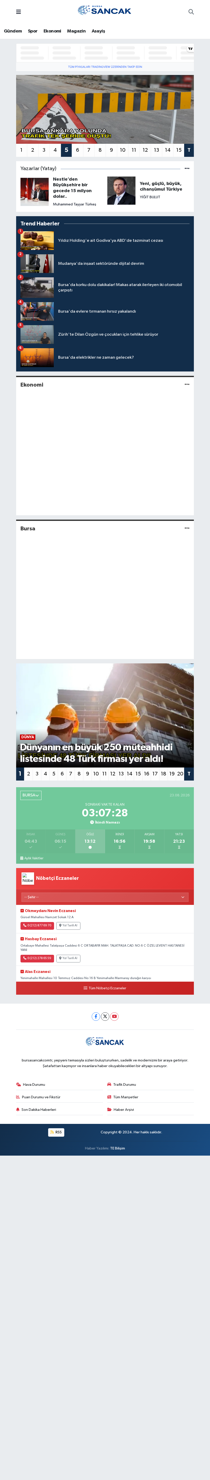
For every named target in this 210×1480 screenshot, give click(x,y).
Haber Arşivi (124, 1110)
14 (168, 150)
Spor (33, 31)
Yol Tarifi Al (69, 925)
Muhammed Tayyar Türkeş (74, 204)
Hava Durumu (34, 1085)
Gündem (13, 31)
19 (172, 773)
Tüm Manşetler (125, 1097)
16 (146, 773)
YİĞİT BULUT (150, 197)
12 (145, 150)
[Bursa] (187, 528)
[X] (105, 1016)
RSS (58, 1132)
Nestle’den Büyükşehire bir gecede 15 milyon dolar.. (72, 188)
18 (163, 773)
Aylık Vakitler (33, 858)
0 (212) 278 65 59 (39, 958)
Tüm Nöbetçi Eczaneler (107, 988)
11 (134, 150)
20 (180, 773)
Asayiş (98, 31)
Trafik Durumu (124, 1085)
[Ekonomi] (187, 384)
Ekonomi (52, 31)
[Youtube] (114, 1016)
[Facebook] (96, 1016)
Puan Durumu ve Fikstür (41, 1097)
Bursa (27, 528)
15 (179, 150)
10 (122, 150)
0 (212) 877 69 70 (39, 925)
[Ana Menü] (18, 12)
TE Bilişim (117, 1148)
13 (156, 150)
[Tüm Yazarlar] (187, 169)
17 (155, 773)
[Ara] (191, 12)
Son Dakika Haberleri (39, 1110)
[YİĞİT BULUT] (121, 190)
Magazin (76, 31)
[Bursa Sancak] (105, 12)
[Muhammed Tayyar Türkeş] (34, 192)
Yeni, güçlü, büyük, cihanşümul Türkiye (161, 186)
